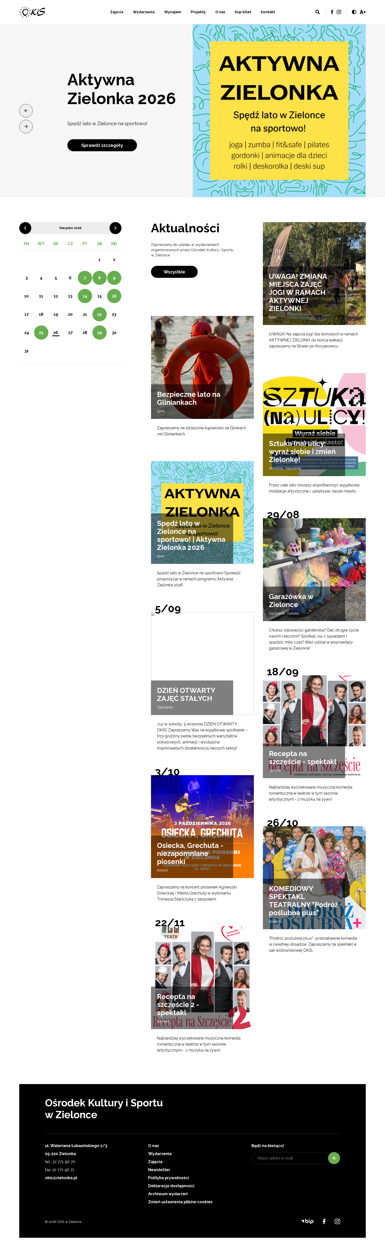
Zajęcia (116, 12)
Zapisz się (334, 1158)
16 (114, 296)
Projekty (198, 12)
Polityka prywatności (168, 1177)
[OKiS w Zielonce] (32, 12)
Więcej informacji (99, 158)
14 (85, 296)
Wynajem (172, 12)
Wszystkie (174, 271)
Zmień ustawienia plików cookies (180, 1201)
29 (99, 332)
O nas (220, 12)
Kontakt (268, 12)
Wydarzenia (144, 12)
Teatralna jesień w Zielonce (109, 85)
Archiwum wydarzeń (168, 1193)
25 (41, 332)
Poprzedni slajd (26, 110)
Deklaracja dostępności (171, 1185)
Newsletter (159, 1169)
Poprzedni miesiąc (25, 228)
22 (99, 314)
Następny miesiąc (115, 228)
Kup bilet (243, 12)
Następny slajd (26, 126)
